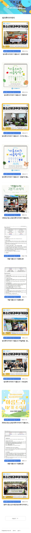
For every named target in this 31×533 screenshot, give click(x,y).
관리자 (14, 530)
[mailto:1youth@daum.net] (20, 2)
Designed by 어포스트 (6, 530)
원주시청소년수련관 (15, 7)
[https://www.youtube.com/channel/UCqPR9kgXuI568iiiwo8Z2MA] (14, 2)
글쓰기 (19, 530)
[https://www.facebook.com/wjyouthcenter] (17, 2)
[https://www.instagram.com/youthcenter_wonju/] (11, 2)
